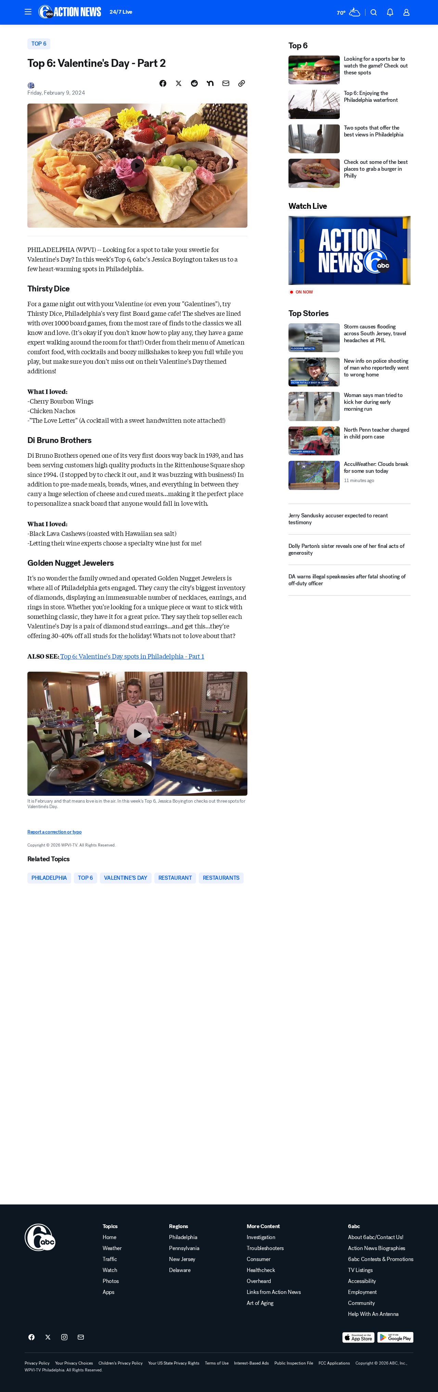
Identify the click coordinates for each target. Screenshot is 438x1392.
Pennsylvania (184, 1248)
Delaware (179, 1270)
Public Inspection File (293, 1363)
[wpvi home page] (40, 1237)
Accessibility (362, 1281)
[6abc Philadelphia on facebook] (31, 1337)
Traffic (110, 1259)
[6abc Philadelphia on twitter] (48, 1337)
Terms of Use (217, 1363)
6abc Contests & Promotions (380, 1259)
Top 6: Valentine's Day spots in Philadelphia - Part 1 (131, 655)
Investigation (261, 1237)
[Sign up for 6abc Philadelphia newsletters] (81, 1337)
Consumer (258, 1259)
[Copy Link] (241, 83)
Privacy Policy (37, 1363)
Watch (110, 1270)
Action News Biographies (376, 1248)
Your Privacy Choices (74, 1363)
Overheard (259, 1281)
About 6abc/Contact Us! (375, 1237)
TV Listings (360, 1270)
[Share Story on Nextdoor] (210, 83)
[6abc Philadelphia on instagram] (64, 1337)
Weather (112, 1248)
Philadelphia (183, 1237)
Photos (111, 1281)
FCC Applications (334, 1363)
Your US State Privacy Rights (173, 1363)
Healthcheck (261, 1270)
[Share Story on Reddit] (194, 83)
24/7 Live (121, 11)
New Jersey (182, 1259)
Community (361, 1303)
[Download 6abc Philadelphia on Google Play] (395, 1337)
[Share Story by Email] (226, 83)
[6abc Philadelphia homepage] (70, 12)
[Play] (349, 250)
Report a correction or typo (54, 832)
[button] (28, 12)
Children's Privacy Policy (121, 1363)
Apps (108, 1292)
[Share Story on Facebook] (163, 83)
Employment (362, 1292)
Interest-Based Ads (251, 1363)
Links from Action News (274, 1292)
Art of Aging (260, 1303)
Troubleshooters (265, 1248)
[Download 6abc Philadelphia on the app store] (358, 1337)
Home (109, 1237)
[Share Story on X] (178, 83)
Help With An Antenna (373, 1314)
